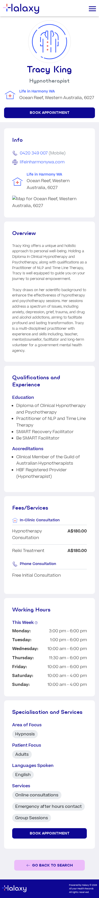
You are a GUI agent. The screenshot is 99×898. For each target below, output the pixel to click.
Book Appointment (50, 113)
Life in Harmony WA (37, 91)
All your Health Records (81, 888)
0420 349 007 (34, 153)
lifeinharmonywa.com (42, 162)
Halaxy (85, 885)
